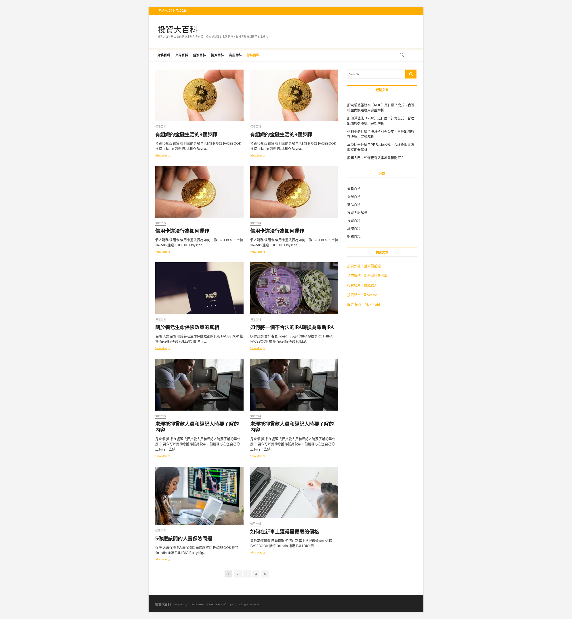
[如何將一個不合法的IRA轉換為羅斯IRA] (294, 288)
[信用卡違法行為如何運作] (199, 192)
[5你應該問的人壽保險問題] (199, 496)
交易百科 (181, 55)
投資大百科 (178, 30)
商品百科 (235, 55)
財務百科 (164, 55)
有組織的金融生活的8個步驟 (186, 134)
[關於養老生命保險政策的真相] (199, 288)
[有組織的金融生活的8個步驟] (199, 95)
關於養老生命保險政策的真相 (187, 327)
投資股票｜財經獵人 (362, 285)
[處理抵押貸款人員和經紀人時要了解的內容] (199, 385)
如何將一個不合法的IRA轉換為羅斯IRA (292, 327)
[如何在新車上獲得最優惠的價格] (294, 492)
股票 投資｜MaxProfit (363, 304)
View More (162, 156)
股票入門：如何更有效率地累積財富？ (375, 158)
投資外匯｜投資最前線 (364, 266)
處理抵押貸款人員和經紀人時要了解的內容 (197, 426)
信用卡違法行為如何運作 (182, 230)
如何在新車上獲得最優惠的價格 (284, 531)
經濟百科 (199, 55)
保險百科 (253, 55)
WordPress (215, 604)
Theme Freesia (197, 604)
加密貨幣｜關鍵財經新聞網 (367, 275)
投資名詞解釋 (357, 212)
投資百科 (217, 55)
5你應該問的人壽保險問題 (183, 538)
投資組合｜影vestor (362, 295)
